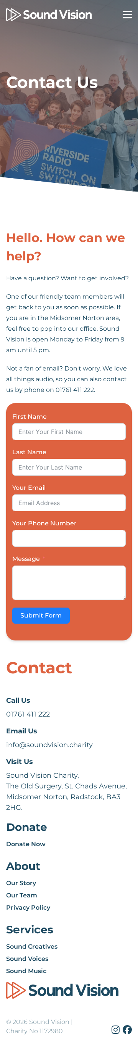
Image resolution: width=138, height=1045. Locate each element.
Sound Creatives (32, 946)
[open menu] (127, 14)
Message (26, 558)
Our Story (21, 883)
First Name (29, 416)
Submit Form (41, 615)
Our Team (21, 895)
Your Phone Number (44, 523)
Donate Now (26, 844)
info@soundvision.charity (49, 745)
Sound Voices (27, 958)
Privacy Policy (28, 907)
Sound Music (26, 971)
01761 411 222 (28, 714)
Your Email (29, 487)
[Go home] (38, 14)
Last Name (29, 452)
